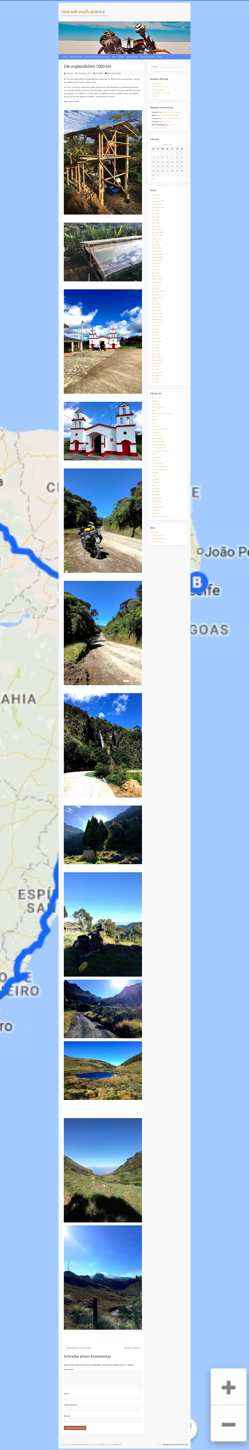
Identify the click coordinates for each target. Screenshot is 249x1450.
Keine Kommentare (114, 73)
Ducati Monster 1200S (160, 429)
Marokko (155, 473)
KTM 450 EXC (157, 463)
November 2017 (158, 257)
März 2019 (156, 226)
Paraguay (155, 482)
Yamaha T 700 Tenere (160, 87)
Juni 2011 (155, 379)
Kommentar (69, 1369)
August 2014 (156, 323)
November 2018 (158, 232)
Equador (155, 432)
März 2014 (156, 338)
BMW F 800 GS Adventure (162, 414)
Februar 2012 (157, 373)
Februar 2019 (157, 229)
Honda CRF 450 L (158, 442)
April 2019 (155, 223)
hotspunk (69, 73)
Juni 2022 (155, 195)
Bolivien (155, 417)
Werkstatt (155, 513)
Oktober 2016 (157, 279)
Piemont (155, 96)
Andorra (155, 401)
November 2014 (158, 316)
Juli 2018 (155, 242)
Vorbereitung (132, 57)
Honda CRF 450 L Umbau (161, 93)
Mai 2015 (155, 301)
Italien (154, 454)
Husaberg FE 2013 (159, 448)
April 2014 (155, 335)
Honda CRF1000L (158, 445)
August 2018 (156, 239)
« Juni (152, 179)
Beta (153, 410)
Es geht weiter (157, 84)
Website (67, 1416)
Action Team (156, 398)
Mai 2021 (155, 198)
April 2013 (155, 351)
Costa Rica (156, 426)
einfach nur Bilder (158, 90)
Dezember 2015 (158, 292)
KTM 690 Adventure (159, 467)
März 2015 (156, 304)
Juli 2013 (155, 345)
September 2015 (158, 295)
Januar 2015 (156, 310)
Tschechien (156, 501)
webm (161, 1444)
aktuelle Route (76, 57)
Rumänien (155, 491)
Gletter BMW (157, 439)
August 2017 (156, 264)
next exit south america (83, 11)
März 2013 (156, 354)
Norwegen (155, 479)
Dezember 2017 (158, 254)
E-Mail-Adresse (71, 1405)
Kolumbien (99, 73)
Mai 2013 (155, 348)
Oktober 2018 (157, 235)
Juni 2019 (155, 220)
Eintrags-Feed (157, 536)
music (154, 476)
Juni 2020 (155, 214)
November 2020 (158, 201)
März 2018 (156, 245)
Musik (121, 57)
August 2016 (156, 282)
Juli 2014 (155, 326)
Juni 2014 (155, 329)
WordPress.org (157, 542)
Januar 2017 (156, 276)
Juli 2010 (155, 382)
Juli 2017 (155, 267)
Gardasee (155, 435)
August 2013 (156, 341)
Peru (153, 485)
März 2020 (156, 217)
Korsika (155, 460)
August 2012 (156, 363)
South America (157, 498)
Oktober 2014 (157, 320)
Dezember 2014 (158, 313)
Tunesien (155, 504)
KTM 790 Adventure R (160, 470)
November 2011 (158, 376)
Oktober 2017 (157, 260)
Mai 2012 (155, 369)
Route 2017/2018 (147, 57)
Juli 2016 (155, 285)
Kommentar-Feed (158, 539)
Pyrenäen (155, 488)
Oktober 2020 (157, 204)
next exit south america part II (97, 57)
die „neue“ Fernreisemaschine (173, 118)
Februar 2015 (157, 307)
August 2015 (156, 298)
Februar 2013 (157, 357)
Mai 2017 (155, 270)
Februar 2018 (157, 248)
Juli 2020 (155, 211)
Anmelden (155, 532)
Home (64, 57)
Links (159, 57)
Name (67, 1394)
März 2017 (156, 273)
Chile (154, 423)
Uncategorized (157, 507)
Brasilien (155, 420)
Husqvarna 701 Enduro (160, 451)
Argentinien (156, 404)
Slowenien (156, 495)
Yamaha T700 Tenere (160, 516)
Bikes (114, 57)
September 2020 (158, 207)
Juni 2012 (155, 366)
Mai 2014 (155, 332)
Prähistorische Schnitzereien (78, 1348)
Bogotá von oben (133, 1348)
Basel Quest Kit (158, 407)
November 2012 (158, 360)
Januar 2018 (156, 251)
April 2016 (155, 288)
